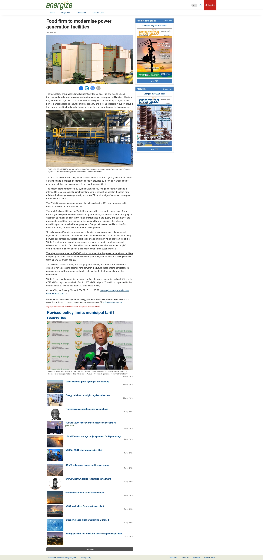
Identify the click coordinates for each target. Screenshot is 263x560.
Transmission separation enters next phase (86, 409)
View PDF (154, 81)
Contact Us (97, 13)
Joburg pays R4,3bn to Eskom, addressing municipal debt (93, 533)
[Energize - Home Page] (62, 5)
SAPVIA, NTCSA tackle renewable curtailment (88, 479)
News (52, 13)
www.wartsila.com (55, 293)
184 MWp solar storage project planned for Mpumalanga (93, 436)
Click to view (167, 21)
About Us (185, 558)
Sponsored (81, 13)
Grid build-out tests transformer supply (84, 492)
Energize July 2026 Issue (154, 94)
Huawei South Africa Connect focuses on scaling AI (90, 422)
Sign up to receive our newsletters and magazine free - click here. (73, 306)
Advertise (196, 558)
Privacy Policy (86, 558)
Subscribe (210, 5)
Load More (90, 549)
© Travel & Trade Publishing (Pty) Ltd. (62, 558)
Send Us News (209, 558)
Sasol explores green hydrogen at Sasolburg (87, 381)
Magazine (65, 13)
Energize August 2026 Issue (154, 26)
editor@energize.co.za (112, 302)
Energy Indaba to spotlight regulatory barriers (87, 395)
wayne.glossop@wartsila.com (114, 290)
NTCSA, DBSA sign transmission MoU (83, 450)
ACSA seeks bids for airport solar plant (84, 506)
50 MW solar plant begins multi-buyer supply (87, 465)
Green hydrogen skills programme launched (87, 520)
